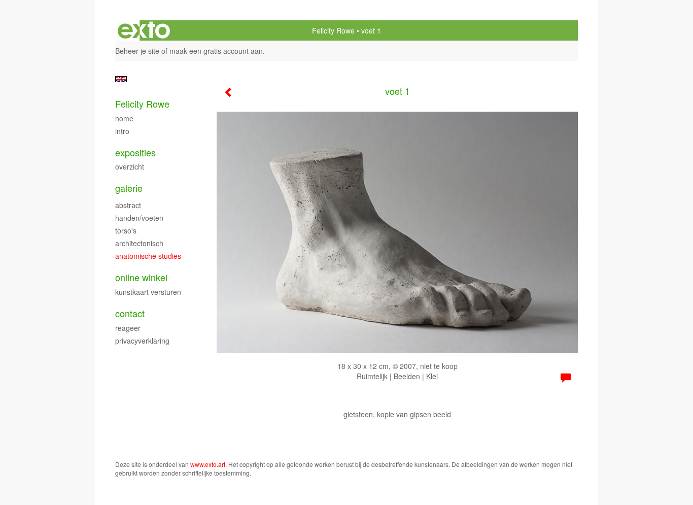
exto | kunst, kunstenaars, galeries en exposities (143, 30)
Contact (130, 313)
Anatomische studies (148, 256)
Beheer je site (137, 51)
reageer (128, 328)
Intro (122, 131)
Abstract (128, 205)
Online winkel (141, 277)
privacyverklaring (142, 340)
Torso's (125, 230)
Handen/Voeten (139, 218)
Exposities (135, 152)
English (121, 79)
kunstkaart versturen (148, 292)
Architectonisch (139, 243)
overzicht (129, 166)
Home (124, 118)
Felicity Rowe (333, 30)
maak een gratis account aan (216, 51)
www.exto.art (207, 464)
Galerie (129, 188)
